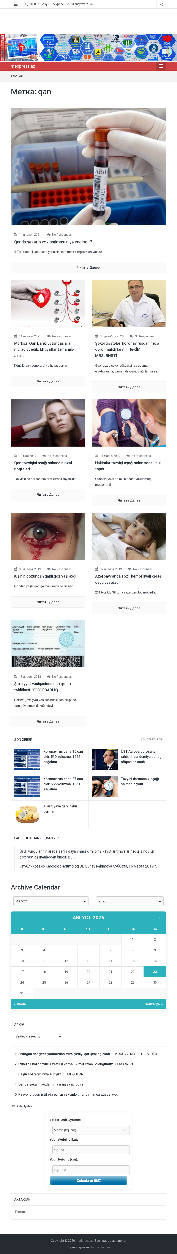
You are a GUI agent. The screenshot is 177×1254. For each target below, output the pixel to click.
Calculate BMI (89, 1180)
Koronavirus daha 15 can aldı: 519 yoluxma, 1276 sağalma (63, 756)
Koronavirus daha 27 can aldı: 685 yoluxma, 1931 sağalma (63, 784)
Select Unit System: (65, 1119)
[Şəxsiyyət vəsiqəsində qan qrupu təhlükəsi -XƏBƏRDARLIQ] (48, 644)
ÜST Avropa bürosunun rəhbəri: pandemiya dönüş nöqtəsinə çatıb (141, 756)
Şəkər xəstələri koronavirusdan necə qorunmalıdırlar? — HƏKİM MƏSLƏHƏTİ (127, 349)
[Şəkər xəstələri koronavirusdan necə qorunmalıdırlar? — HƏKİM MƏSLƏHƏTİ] (129, 303)
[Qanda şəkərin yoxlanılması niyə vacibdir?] (88, 166)
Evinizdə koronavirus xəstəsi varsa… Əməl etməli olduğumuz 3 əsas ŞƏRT (76, 1064)
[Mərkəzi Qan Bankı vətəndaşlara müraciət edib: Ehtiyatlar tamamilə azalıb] (48, 303)
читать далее (88, 267)
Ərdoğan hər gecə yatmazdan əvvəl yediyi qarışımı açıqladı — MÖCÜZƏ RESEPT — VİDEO (87, 1054)
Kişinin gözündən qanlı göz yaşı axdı (45, 576)
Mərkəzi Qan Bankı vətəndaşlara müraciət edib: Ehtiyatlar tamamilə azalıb (44, 349)
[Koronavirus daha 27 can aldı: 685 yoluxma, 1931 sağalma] (27, 786)
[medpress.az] (88, 48)
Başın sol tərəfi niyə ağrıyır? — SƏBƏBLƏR (50, 1074)
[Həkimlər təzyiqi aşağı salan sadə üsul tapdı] (129, 423)
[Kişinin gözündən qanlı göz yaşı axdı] (48, 536)
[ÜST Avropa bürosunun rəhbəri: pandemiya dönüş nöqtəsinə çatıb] (105, 759)
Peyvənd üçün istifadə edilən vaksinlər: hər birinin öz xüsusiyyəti (68, 1094)
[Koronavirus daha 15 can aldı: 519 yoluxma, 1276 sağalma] (27, 759)
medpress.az (23, 66)
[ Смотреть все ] (152, 739)
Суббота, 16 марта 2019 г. (135, 866)
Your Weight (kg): (64, 1139)
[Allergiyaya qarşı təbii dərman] (27, 814)
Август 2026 (88, 917)
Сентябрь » (154, 1004)
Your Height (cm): (64, 1159)
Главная (17, 76)
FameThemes (101, 1247)
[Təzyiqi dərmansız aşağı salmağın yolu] (105, 786)
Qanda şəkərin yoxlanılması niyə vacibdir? (53, 242)
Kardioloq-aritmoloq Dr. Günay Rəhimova (79, 866)
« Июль (20, 1004)
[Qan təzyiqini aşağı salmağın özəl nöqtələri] (48, 423)
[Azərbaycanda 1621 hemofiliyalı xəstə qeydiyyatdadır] (129, 536)
